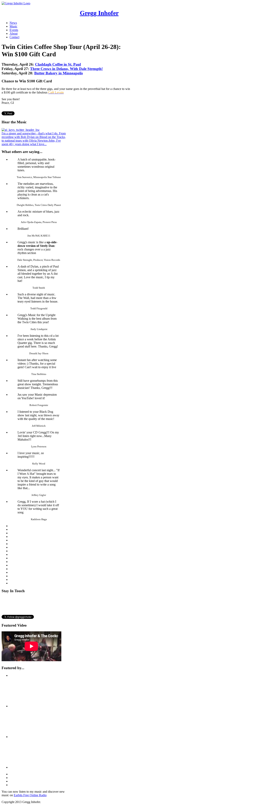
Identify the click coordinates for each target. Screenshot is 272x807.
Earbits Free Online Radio (30, 795)
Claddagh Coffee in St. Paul (58, 64)
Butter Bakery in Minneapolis (58, 73)
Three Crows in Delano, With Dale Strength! (66, 69)
